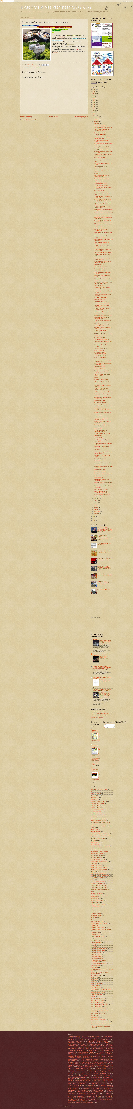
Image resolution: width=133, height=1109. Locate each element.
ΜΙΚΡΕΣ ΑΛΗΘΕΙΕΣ (95, 934)
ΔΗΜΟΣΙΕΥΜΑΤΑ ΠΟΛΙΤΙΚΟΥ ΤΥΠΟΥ (100, 833)
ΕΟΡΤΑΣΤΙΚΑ (94, 863)
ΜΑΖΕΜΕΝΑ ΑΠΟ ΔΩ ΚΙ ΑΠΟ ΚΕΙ (33, 67)
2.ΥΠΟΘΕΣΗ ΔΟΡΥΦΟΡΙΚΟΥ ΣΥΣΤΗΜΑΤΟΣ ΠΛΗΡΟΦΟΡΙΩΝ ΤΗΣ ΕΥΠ (103, 409)
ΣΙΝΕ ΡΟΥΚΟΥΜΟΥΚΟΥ (97, 975)
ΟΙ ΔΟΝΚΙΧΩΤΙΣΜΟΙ (96, 940)
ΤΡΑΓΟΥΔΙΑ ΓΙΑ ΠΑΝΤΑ (96, 1006)
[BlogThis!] (43, 65)
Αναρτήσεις (107, 724)
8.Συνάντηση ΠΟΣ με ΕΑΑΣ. (100, 357)
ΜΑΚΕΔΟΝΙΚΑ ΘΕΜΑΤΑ (96, 925)
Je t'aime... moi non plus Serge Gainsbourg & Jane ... (100, 230)
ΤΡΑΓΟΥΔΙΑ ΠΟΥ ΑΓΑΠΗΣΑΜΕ (98, 1008)
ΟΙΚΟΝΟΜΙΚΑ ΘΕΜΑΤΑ (96, 942)
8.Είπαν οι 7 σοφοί (98, 428)
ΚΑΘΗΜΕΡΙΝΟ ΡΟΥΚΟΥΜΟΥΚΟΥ (56, 7)
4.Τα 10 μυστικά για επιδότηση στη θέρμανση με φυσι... (101, 243)
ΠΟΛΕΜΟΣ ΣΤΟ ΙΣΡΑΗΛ (96, 952)
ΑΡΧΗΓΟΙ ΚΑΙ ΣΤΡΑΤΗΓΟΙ (103, 589)
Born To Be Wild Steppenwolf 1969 (101, 339)
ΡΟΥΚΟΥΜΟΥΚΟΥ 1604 (99, 190)
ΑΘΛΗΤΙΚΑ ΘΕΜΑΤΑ (96, 793)
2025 (94, 91)
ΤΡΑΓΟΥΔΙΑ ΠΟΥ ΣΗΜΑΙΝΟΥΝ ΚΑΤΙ (99, 1004)
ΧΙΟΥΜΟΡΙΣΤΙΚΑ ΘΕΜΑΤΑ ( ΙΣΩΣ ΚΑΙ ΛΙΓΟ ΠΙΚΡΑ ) (81, 1102)
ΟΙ (91, 938)
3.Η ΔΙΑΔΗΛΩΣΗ (97, 377)
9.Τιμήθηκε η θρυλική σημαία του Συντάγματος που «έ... (101, 331)
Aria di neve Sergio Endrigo (100, 402)
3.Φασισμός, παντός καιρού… (100, 348)
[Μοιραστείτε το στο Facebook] (46, 65)
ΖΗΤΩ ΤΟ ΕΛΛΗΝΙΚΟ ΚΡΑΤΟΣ (98, 883)
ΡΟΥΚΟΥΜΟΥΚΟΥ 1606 (99, 125)
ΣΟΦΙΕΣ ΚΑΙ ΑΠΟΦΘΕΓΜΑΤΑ (98, 992)
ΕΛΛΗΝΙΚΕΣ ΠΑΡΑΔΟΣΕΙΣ (97, 855)
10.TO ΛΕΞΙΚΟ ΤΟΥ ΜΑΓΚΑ (100, 297)
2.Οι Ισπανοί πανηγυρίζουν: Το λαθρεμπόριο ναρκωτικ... (101, 236)
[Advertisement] (99, 605)
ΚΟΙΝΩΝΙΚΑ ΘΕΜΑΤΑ (96, 906)
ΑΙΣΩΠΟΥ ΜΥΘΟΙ (95, 795)
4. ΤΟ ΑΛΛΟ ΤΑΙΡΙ (98, 416)
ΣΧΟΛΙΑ (93, 996)
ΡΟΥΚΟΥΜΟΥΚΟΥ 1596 (99, 469)
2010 (94, 520)
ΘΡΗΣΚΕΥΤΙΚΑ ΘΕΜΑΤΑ (97, 893)
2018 (94, 106)
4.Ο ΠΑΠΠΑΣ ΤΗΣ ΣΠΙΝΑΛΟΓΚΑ (101, 379)
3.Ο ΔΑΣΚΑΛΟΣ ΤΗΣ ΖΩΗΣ (100, 134)
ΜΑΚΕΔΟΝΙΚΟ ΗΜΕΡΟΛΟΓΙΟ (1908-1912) (101, 929)
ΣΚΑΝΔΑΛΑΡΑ (94, 979)
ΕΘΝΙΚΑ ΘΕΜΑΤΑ (95, 850)
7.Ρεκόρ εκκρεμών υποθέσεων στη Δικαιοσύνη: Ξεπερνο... (101, 425)
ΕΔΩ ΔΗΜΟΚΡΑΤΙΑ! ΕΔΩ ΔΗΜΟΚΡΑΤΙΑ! (100, 846)
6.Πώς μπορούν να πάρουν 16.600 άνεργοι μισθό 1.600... (101, 176)
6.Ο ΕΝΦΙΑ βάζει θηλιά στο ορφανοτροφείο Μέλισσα (100, 353)
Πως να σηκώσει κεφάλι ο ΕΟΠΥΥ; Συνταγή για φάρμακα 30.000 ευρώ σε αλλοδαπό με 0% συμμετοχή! (104, 537)
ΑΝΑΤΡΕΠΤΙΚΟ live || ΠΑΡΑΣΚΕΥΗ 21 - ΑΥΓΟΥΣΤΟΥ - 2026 (103, 657)
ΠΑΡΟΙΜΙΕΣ (94, 946)
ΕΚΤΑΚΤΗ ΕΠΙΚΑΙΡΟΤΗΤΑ (97, 853)
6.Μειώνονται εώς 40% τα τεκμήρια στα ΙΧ (103, 212)
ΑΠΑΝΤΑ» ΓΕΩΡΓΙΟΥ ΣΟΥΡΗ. (98, 803)
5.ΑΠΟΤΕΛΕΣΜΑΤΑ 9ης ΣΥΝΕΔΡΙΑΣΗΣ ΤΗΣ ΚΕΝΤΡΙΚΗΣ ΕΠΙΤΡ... (103, 283)
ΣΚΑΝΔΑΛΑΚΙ (94, 977)
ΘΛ (92, 891)
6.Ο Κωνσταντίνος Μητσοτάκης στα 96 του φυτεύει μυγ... (102, 250)
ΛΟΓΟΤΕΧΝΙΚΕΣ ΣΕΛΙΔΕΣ (97, 921)
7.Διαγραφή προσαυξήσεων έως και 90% (103, 215)
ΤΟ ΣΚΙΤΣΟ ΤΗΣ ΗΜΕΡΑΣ (97, 1002)
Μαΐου (95, 505)
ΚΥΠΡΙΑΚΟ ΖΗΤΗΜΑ (96, 913)
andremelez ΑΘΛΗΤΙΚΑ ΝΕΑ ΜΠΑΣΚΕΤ (100, 713)
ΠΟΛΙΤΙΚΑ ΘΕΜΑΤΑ (95, 954)
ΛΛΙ (92, 919)
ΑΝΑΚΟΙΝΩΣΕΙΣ (95, 797)
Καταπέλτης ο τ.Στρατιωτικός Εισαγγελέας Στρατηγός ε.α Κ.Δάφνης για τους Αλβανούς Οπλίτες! (104, 568)
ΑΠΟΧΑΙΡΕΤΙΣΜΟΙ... (96, 807)
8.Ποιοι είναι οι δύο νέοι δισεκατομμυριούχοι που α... (100, 182)
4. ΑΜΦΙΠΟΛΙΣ (97, 449)
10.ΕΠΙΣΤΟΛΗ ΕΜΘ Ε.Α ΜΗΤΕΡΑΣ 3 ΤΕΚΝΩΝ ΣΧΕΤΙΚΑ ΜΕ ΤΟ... (102, 262)
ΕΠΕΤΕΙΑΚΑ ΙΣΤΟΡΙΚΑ (96, 865)
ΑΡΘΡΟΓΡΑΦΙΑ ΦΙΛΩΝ (96, 811)
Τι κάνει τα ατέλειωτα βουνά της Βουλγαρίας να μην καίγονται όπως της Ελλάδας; (102, 668)
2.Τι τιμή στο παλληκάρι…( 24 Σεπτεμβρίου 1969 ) (100, 345)
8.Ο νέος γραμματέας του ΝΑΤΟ (101, 149)
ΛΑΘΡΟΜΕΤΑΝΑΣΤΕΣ (96, 915)
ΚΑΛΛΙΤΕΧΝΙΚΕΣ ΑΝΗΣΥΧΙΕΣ (98, 904)
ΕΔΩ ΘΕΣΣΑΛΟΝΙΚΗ (96, 848)
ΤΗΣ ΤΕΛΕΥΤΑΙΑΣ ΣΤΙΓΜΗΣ (97, 1000)
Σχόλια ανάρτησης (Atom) (32, 119)
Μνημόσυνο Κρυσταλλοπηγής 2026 (104, 680)
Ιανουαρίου (96, 513)
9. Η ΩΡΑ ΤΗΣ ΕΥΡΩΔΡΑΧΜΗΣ (101, 185)
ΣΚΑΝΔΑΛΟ (94, 981)
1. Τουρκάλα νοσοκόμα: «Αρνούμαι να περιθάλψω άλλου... (102, 309)
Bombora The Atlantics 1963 (100, 471)
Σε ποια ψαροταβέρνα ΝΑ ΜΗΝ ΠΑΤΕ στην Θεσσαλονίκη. (104, 551)
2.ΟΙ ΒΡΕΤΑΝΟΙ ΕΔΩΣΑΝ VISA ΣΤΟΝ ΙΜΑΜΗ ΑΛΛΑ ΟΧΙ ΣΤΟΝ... (102, 200)
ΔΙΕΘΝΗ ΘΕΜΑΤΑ (95, 842)
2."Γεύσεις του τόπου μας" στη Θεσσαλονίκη (100, 167)
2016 (94, 110)
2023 (94, 96)
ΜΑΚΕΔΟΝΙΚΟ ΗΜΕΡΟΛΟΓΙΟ (98, 927)
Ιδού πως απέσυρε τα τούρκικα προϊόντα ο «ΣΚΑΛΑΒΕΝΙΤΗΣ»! (104, 574)
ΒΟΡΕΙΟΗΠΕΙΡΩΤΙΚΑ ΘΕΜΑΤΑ (98, 819)
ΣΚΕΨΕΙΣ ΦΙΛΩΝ (95, 985)
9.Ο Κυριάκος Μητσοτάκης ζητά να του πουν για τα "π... (102, 221)
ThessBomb (95, 639)
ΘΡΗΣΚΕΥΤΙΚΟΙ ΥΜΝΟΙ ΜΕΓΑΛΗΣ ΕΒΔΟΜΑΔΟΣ (95, 1065)
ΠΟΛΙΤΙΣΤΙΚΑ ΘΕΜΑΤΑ (96, 956)
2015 (94, 113)
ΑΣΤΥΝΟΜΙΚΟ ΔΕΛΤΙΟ (96, 813)
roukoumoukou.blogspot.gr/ (97, 717)
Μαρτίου (96, 509)
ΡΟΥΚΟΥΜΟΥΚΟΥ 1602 (99, 264)
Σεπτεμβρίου (97, 123)
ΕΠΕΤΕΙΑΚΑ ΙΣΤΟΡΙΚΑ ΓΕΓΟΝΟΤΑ (99, 867)
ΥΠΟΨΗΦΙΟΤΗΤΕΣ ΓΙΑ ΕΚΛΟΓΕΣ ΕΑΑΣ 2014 (101, 1023)
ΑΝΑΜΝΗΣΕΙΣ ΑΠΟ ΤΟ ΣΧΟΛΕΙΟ (99, 801)
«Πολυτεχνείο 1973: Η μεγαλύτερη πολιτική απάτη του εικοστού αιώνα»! (104, 583)
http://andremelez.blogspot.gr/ (97, 711)
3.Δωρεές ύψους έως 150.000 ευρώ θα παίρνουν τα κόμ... (102, 480)
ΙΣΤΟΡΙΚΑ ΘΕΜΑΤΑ (95, 898)
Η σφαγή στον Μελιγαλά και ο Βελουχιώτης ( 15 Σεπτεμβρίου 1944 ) (104, 560)
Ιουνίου (95, 502)
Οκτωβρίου (96, 121)
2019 (94, 104)
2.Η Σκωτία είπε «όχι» (98, 477)
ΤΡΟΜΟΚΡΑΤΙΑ (94, 1015)
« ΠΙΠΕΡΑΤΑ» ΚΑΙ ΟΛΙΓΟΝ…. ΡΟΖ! (99, 789)
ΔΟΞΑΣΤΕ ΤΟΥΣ (95, 844)
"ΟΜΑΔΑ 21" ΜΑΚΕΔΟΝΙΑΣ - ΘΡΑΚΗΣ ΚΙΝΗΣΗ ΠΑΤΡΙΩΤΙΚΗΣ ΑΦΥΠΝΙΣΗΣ (102, 690)
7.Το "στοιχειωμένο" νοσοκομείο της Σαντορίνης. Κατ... (102, 288)
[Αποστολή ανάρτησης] (39, 64)
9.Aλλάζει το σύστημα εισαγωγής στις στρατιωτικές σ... (102, 360)
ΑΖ (91, 791)
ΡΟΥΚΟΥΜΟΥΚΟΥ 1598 (99, 400)
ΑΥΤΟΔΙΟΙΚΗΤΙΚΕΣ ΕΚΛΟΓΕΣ (98, 815)
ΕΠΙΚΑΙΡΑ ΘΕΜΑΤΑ (95, 871)
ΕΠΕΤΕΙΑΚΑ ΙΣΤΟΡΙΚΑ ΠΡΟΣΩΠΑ (99, 869)
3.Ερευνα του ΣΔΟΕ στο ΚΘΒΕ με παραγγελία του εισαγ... (101, 447)
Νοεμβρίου (96, 119)
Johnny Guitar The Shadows (100, 368)
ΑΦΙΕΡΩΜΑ (94, 817)
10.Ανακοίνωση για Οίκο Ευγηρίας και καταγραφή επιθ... (102, 398)
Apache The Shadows (98, 437)
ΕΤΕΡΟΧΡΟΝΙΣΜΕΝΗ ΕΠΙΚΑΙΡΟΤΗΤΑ (100, 875)
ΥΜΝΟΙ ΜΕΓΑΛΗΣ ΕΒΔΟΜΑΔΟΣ (98, 1019)
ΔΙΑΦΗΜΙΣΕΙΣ (94, 840)
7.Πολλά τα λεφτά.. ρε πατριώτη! (101, 489)
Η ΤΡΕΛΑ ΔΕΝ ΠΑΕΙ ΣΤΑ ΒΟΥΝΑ (98, 885)
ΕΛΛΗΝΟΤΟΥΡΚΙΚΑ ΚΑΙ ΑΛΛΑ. (98, 859)
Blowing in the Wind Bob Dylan (100, 266)
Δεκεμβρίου (96, 116)
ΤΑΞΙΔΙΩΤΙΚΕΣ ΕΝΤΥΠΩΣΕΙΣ (98, 998)
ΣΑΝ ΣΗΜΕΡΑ (94, 967)
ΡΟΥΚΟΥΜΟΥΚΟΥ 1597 (99, 435)
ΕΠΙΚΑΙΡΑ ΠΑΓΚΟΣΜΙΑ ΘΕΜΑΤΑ (98, 873)
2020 (94, 102)
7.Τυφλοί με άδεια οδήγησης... (100, 355)
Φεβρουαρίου (97, 511)
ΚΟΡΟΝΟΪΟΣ (94, 912)
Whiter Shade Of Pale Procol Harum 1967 (103, 127)
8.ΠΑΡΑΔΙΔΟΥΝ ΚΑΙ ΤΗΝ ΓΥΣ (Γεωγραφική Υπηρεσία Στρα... (101, 492)
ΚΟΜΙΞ (92, 910)
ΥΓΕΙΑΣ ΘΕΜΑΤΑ (95, 1017)
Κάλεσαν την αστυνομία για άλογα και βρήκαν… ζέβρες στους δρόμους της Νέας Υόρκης (105, 642)
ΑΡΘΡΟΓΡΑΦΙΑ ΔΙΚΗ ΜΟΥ (97, 809)
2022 (94, 98)
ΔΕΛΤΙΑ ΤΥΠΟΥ (94, 829)
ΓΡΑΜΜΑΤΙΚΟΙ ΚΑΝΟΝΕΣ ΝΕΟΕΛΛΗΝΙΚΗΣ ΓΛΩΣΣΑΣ (101, 1045)
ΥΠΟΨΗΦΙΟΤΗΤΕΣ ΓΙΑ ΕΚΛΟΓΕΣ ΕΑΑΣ (100, 1021)
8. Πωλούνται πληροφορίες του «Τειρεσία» (103, 391)
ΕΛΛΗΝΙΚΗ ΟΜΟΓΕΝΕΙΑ (97, 857)
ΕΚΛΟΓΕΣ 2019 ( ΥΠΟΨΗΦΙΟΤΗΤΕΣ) (99, 851)
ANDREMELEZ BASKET (95, 746)
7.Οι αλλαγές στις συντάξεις (100, 458)
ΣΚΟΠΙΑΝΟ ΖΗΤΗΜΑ (96, 987)
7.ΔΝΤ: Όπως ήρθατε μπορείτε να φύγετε (103, 252)
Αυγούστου (96, 498)
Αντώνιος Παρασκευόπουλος (100, 666)
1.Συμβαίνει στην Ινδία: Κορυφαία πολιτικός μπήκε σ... (101, 130)
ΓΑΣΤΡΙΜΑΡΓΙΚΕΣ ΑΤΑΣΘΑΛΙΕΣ (98, 820)
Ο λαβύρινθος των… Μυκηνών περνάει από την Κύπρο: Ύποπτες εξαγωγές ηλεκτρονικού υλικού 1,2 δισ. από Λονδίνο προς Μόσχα (105, 695)
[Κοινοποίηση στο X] (45, 65)
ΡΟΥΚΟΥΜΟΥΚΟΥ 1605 (99, 157)
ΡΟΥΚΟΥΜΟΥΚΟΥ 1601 (99, 299)
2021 (94, 100)
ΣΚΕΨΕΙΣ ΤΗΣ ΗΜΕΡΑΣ (96, 983)
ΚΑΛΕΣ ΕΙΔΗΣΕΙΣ (95, 902)
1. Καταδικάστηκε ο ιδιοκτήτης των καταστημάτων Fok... (101, 440)
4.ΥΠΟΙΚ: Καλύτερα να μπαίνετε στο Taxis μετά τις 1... (102, 207)
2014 (94, 115)
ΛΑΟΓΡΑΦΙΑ (94, 917)
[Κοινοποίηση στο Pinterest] (48, 65)
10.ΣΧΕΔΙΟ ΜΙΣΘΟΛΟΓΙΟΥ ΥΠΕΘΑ (102, 433)
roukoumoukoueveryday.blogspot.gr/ (99, 715)
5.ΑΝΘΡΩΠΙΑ (97, 173)
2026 (94, 89)
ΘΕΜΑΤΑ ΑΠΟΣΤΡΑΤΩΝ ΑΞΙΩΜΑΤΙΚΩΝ (100, 889)
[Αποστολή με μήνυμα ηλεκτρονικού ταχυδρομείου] (42, 65)
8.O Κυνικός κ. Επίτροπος (99, 460)
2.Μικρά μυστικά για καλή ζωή (100, 132)
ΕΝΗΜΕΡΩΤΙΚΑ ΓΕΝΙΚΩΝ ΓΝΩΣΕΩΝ (99, 861)
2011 (94, 518)
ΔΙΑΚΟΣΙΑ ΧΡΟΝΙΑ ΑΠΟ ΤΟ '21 (98, 838)
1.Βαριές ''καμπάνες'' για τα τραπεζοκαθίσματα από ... (100, 269)
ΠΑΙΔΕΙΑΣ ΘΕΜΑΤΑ (95, 944)
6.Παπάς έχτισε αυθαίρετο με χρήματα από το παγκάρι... (102, 386)
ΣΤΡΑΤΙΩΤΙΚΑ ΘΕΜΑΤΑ (96, 994)
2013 (94, 516)
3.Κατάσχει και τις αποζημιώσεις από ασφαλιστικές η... (102, 276)
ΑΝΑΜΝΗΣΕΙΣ (94, 799)
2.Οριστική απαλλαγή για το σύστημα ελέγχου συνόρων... (102, 375)
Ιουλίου (95, 500)
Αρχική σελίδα (53, 116)
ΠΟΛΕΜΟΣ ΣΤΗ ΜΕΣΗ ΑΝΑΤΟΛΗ (99, 948)
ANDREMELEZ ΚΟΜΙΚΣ (95, 731)
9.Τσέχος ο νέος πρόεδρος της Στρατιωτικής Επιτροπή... (100, 431)
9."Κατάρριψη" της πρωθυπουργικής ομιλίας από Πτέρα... (102, 495)
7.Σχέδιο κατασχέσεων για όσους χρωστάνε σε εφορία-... (101, 389)
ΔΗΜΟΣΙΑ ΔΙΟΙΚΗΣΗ (96, 831)
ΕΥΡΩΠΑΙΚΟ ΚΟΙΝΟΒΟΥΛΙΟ (98, 877)
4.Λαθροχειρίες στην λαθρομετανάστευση (103, 315)
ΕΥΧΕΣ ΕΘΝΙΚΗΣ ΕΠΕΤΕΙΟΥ (98, 881)
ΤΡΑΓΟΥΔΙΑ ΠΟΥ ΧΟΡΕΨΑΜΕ (98, 1013)
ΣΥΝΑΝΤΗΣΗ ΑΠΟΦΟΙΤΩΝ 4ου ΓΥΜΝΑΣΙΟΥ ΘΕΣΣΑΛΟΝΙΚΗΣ (101, 302)
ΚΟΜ (92, 908)
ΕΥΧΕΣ (93, 879)
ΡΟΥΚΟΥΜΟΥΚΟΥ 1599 (99, 366)
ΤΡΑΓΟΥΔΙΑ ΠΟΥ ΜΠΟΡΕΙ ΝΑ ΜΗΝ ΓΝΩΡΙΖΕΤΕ (89, 1098)
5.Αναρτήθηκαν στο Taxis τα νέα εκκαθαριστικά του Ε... (101, 418)
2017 (94, 108)
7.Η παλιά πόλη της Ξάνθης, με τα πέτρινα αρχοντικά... (101, 179)
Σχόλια (106, 727)
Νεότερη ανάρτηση (26, 116)
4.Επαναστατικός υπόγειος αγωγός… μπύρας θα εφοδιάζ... (102, 137)
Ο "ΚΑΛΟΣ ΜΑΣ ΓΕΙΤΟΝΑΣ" (97, 936)
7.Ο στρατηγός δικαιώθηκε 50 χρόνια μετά (103, 146)
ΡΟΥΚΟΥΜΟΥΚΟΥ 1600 (99, 337)
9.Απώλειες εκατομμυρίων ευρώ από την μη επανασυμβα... (103, 152)
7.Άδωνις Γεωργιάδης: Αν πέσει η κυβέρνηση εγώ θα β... (101, 324)
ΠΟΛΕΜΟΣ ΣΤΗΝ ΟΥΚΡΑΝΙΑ (98, 950)
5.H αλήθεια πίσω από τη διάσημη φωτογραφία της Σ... (101, 318)
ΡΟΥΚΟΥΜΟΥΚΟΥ (95, 965)
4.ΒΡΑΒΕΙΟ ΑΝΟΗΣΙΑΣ (99, 350)
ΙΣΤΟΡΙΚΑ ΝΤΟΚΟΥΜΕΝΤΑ (97, 900)
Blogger (73, 1106)
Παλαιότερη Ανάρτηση (81, 116)
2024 (94, 93)
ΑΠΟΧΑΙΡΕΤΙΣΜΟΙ (95, 805)
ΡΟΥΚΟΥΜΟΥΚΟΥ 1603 (99, 227)
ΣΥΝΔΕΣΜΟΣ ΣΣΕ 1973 (95, 770)
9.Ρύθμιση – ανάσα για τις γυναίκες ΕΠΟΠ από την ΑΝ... (102, 258)
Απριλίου (96, 507)
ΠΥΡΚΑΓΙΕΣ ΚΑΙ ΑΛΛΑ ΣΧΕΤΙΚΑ (98, 963)
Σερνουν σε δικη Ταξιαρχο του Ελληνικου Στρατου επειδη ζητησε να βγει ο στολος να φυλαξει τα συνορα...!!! (105, 529)
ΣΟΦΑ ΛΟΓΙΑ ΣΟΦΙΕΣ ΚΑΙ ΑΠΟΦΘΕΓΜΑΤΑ (101, 989)
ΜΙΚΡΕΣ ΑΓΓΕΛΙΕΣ (95, 932)
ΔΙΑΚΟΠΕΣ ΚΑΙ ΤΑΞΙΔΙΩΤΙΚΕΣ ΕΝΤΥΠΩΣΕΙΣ (101, 835)
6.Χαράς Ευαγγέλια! (98, 285)
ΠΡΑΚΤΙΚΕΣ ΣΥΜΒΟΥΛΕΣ (97, 958)
